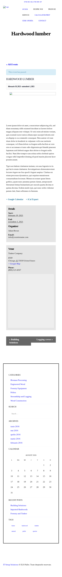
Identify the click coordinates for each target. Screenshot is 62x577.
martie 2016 (15, 439)
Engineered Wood (18, 384)
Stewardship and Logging (21, 396)
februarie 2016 (16, 443)
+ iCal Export (32, 199)
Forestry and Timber (19, 513)
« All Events (12, 64)
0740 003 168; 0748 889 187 (33, 2)
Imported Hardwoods (19, 509)
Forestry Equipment (19, 388)
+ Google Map (14, 264)
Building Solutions (14, 341)
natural (14, 531)
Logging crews (45, 339)
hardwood (25, 525)
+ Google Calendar (14, 199)
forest (13, 525)
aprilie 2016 (15, 434)
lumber (37, 525)
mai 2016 (14, 430)
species (35, 531)
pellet (24, 531)
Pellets (13, 392)
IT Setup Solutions (10, 565)
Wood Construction (18, 401)
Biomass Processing (19, 380)
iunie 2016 (15, 426)
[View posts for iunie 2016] (12, 455)
